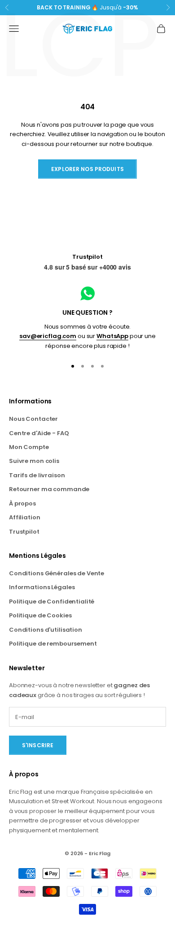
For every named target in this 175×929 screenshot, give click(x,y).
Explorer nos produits (87, 169)
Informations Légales (41, 587)
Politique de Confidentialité (51, 601)
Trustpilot (87, 257)
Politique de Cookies (40, 615)
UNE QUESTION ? (87, 312)
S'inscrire (37, 745)
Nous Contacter (33, 419)
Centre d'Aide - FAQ (39, 433)
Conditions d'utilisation (45, 629)
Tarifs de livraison (37, 475)
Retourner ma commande (49, 489)
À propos (22, 503)
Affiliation (24, 517)
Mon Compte (29, 447)
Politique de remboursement (53, 643)
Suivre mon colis (34, 461)
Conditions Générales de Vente (56, 573)
